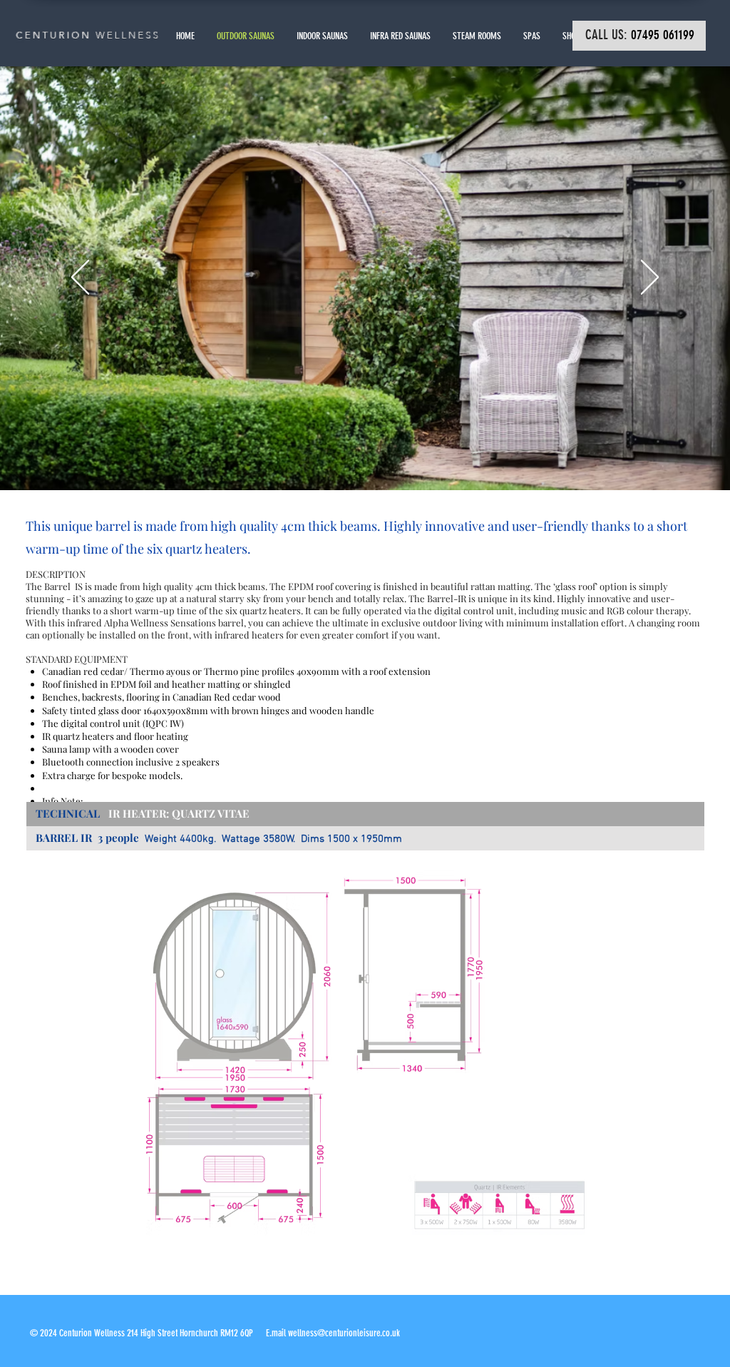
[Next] (650, 278)
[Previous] (80, 278)
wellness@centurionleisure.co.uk (344, 1333)
